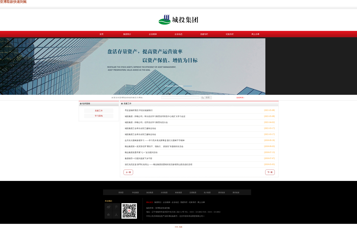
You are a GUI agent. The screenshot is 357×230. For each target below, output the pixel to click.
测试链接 (221, 193)
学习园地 (99, 116)
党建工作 (99, 111)
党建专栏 (204, 34)
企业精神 (153, 34)
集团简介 (127, 34)
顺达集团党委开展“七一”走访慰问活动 (141, 152)
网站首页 (149, 202)
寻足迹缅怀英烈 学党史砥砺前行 (139, 110)
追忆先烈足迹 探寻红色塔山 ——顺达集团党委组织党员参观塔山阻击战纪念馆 (158, 164)
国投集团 (178, 20)
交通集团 (193, 193)
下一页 (269, 172)
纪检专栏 (230, 34)
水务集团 (164, 193)
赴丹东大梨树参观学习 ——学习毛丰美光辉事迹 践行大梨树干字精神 (154, 140)
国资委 (121, 193)
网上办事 (255, 34)
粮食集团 (178, 193)
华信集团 (135, 193)
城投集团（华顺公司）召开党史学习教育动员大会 (146, 122)
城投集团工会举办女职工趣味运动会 (140, 128)
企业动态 (178, 34)
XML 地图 (178, 227)
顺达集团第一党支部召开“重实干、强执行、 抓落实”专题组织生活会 (154, 146)
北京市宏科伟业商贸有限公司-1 (191, 216)
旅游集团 (149, 193)
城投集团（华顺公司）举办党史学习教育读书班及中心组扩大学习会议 (155, 116)
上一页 (128, 172)
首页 (101, 34)
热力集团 (207, 193)
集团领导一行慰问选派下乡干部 (138, 158)
